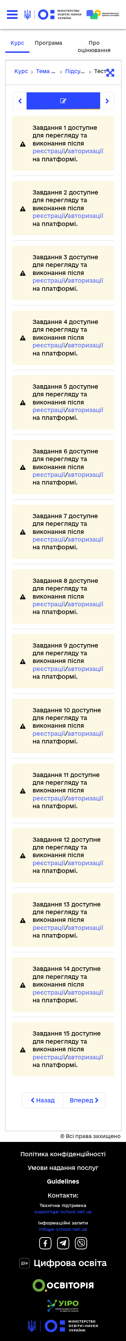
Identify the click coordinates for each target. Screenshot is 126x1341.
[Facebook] (45, 1247)
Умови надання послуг (63, 1167)
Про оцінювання (94, 46)
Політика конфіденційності (63, 1154)
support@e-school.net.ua (63, 1211)
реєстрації (49, 151)
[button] (12, 14)
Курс (17, 43)
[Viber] (81, 1247)
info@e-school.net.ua (63, 1229)
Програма (48, 43)
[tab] (63, 101)
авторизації (85, 151)
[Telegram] (63, 1247)
